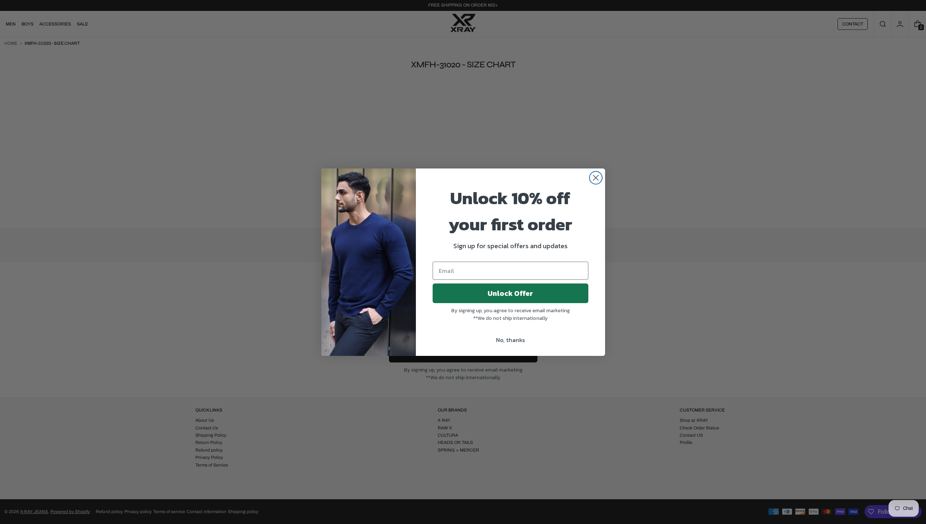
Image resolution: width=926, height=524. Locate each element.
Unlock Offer (510, 293)
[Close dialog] (595, 177)
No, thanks (510, 340)
